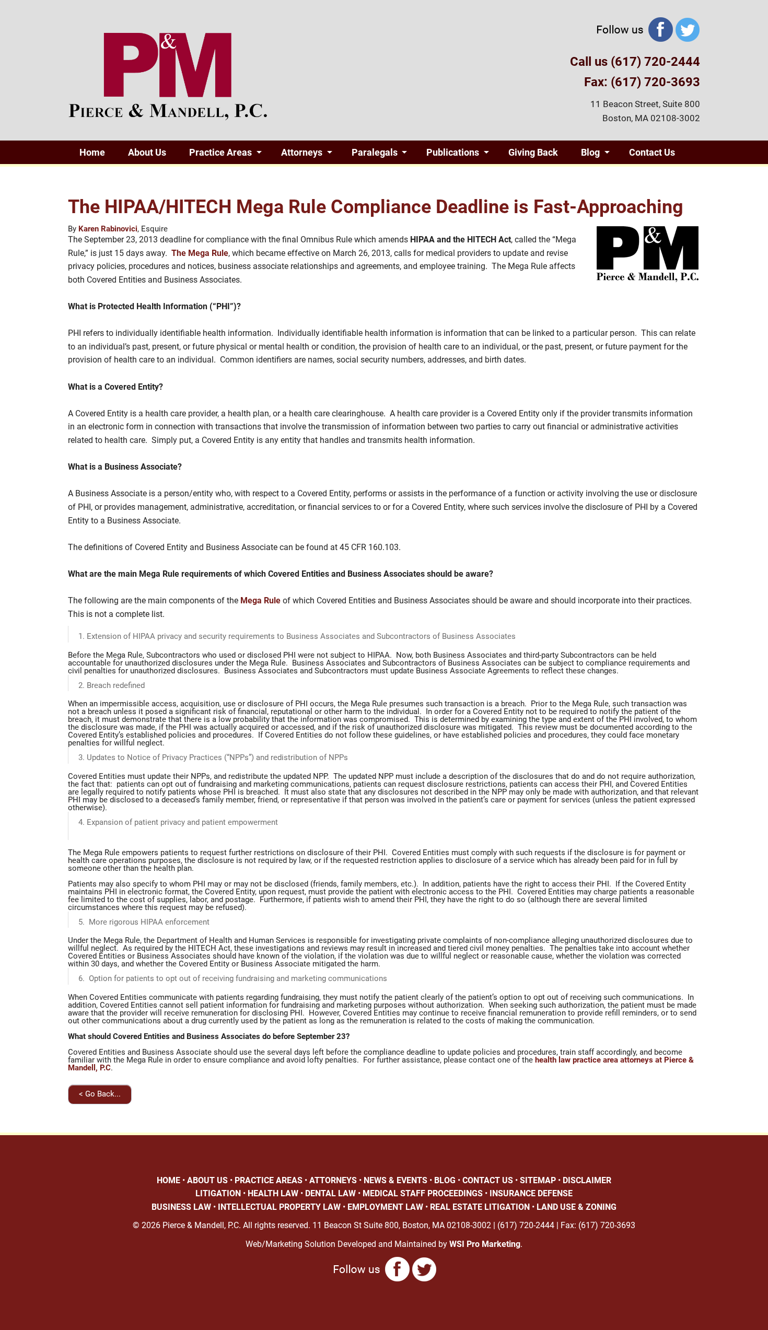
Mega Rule (259, 600)
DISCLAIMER (587, 1180)
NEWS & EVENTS (395, 1180)
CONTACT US (487, 1180)
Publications (452, 152)
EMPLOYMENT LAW (385, 1207)
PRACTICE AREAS (268, 1180)
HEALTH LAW (273, 1193)
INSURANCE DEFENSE (531, 1193)
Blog (590, 152)
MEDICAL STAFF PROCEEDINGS (423, 1193)
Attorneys (301, 152)
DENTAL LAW (330, 1193)
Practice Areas (220, 152)
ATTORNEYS (333, 1180)
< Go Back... (100, 1094)
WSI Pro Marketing (484, 1244)
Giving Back (533, 152)
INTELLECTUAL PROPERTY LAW (279, 1207)
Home (92, 152)
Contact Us (652, 152)
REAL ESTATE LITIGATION (480, 1207)
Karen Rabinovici (107, 229)
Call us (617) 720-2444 (635, 61)
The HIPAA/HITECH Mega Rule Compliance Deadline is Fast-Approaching (375, 207)
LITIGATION (218, 1193)
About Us (147, 152)
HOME (168, 1180)
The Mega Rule (199, 253)
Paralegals (375, 152)
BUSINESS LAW (181, 1207)
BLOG (445, 1180)
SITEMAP (538, 1180)
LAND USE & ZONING (576, 1207)
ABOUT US (207, 1180)
